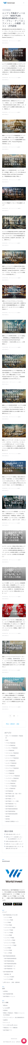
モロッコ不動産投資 (10, 788)
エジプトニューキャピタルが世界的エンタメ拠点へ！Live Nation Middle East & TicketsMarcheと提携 (13, 288)
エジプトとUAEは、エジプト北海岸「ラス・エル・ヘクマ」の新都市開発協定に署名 (13, 682)
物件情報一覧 (7, 974)
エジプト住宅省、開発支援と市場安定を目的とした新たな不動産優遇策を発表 (13, 160)
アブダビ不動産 (8, 925)
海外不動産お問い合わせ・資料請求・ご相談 (14, 1041)
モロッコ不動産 (8, 952)
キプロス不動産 (8, 950)
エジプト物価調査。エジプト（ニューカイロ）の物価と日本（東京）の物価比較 (13, 610)
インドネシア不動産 (9, 937)
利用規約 (5, 1010)
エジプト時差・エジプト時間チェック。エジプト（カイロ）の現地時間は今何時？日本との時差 (13, 571)
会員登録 (5, 991)
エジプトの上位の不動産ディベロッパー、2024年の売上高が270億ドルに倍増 (13, 220)
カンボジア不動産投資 (11, 763)
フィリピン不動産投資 (11, 781)
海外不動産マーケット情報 (12, 801)
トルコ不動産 (7, 947)
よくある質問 (6, 1007)
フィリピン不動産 (8, 920)
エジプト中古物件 (8, 979)
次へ (17, 715)
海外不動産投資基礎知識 (11, 808)
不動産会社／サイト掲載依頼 (10, 1027)
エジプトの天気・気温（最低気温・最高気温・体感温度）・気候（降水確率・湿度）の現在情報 (13, 535)
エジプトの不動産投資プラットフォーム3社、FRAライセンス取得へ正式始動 (13, 125)
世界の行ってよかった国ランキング (14, 844)
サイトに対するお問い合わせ (10, 1025)
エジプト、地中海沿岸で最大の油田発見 (13, 432)
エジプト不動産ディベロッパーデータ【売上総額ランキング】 (13, 193)
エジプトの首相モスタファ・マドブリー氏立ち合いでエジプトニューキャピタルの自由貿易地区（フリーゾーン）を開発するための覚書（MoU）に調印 (13, 390)
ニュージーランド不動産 (10, 945)
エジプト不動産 (8, 917)
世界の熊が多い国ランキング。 (13, 834)
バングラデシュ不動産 (9, 940)
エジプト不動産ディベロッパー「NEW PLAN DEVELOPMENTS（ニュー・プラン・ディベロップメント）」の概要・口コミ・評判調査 (13, 19)
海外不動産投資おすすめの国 (10, 914)
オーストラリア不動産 (9, 942)
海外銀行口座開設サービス (12, 821)
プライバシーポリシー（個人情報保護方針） (14, 1017)
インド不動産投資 (10, 750)
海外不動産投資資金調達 (11, 813)
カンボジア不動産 (8, 930)
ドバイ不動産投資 (10, 773)
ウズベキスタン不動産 (9, 927)
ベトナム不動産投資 (10, 783)
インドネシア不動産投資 (11, 748)
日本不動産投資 (9, 791)
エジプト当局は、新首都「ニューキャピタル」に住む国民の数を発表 (13, 501)
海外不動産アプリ (7, 1030)
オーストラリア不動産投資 (12, 758)
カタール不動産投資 (10, 760)
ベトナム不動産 (8, 935)
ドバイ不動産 (7, 922)
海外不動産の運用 (10, 796)
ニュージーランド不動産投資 (13, 775)
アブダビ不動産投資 (10, 743)
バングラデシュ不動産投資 (12, 778)
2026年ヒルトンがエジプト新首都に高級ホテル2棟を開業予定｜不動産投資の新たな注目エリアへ (13, 89)
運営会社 (5, 1005)
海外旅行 (8, 816)
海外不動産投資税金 (10, 811)
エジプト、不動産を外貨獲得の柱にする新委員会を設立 (13, 327)
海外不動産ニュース (10, 798)
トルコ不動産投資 (10, 770)
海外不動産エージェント (9, 996)
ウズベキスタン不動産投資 (12, 753)
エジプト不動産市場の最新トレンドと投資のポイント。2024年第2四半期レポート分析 (13, 359)
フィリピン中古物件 (9, 976)
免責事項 (5, 1020)
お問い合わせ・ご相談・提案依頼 (11, 982)
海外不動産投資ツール (11, 803)
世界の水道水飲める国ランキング (14, 841)
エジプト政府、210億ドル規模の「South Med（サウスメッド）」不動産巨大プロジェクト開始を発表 (13, 464)
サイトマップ (6, 1022)
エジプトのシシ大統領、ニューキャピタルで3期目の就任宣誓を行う (13, 646)
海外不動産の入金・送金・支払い (14, 793)
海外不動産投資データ (11, 806)
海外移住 (8, 819)
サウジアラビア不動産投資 (12, 768)
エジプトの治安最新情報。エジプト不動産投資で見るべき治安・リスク (13, 54)
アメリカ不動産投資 (10, 745)
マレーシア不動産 (8, 932)
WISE (7, 740)
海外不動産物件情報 (8, 971)
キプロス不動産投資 (10, 765)
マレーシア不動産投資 (11, 786)
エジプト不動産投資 (9, 427)
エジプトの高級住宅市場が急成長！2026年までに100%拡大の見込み (13, 256)
